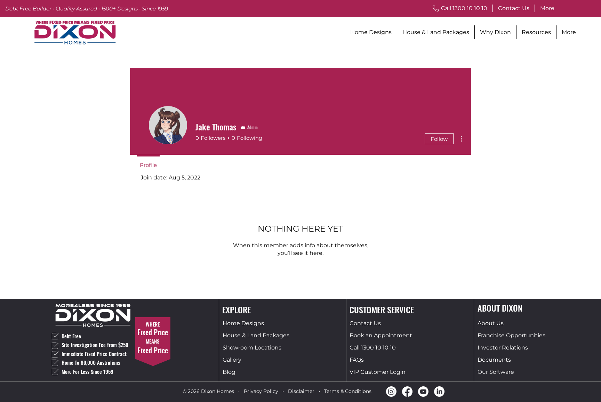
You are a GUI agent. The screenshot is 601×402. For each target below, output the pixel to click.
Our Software (496, 372)
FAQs (357, 359)
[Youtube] (423, 391)
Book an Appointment (381, 335)
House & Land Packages (256, 335)
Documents (494, 359)
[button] (495, 32)
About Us (491, 323)
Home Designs (243, 323)
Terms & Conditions (347, 391)
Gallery (232, 359)
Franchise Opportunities (511, 335)
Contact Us (365, 323)
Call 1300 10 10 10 (373, 347)
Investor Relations (503, 347)
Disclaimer (301, 391)
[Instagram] (391, 391)
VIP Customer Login (378, 372)
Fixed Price (152, 350)
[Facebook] (407, 391)
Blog (229, 372)
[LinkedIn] (439, 391)
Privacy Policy (261, 391)
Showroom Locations (252, 347)
